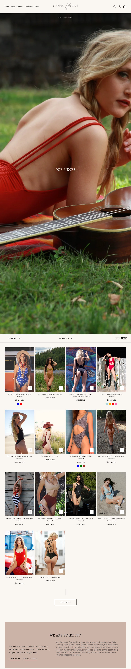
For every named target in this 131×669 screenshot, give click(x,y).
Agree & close (30, 658)
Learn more (14, 658)
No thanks (65, 352)
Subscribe (80, 344)
